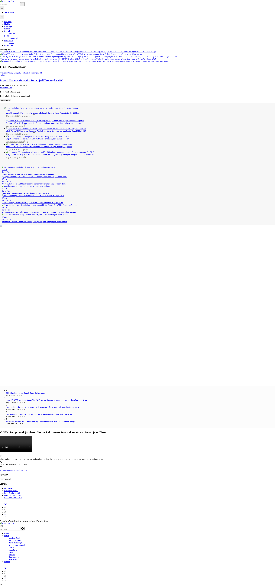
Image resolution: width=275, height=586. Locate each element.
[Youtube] (5, 510)
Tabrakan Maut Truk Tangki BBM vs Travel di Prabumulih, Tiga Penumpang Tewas (39, 146)
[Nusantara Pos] (7, 1)
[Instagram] (5, 507)
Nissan (11, 547)
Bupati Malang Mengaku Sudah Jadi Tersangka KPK (31, 80)
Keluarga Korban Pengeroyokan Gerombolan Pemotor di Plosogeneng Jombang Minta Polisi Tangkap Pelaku (133, 56)
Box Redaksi (9, 488)
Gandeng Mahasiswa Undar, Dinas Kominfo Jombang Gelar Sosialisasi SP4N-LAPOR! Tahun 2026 (117, 59)
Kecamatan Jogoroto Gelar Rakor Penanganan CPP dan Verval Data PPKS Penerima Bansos (39, 212)
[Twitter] (5, 505)
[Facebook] (5, 502)
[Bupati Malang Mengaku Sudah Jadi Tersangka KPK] (21, 73)
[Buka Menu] (2, 7)
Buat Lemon (14, 557)
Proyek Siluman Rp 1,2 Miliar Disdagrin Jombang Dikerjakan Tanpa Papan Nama (34, 184)
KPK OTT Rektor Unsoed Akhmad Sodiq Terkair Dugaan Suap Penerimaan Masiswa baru (108, 54)
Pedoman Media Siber (13, 498)
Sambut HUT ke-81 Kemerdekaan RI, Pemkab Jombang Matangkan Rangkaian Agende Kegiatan (44, 123)
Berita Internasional (17, 545)
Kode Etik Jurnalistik (12, 493)
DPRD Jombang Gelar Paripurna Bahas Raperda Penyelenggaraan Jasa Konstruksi (39, 414)
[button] (22, 4)
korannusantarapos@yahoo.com (13, 470)
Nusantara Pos (6, 88)
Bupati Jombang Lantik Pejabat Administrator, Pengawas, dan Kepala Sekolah (37, 139)
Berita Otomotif (15, 540)
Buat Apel (13, 559)
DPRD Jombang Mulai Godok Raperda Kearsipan (25, 393)
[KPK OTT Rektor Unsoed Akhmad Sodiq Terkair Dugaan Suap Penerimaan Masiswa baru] (36, 54)
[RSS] (5, 517)
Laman (7, 562)
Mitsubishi (13, 550)
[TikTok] (5, 514)
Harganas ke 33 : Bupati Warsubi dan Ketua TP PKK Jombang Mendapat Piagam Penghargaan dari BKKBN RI (50, 154)
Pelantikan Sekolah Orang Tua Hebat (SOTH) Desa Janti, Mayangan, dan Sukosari (34, 221)
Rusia (11, 552)
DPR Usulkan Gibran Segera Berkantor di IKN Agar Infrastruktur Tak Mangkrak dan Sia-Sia (42, 407)
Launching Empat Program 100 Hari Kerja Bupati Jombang (25, 193)
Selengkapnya (5, 100)
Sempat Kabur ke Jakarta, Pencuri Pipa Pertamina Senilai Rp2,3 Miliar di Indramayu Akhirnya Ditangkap (126, 61)
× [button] (1, 526)
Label (6, 536)
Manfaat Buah (14, 538)
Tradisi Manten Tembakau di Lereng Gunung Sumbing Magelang (28, 174)
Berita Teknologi (15, 543)
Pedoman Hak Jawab (12, 495)
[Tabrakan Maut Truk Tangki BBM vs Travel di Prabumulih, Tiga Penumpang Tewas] (39, 144)
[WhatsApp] (5, 512)
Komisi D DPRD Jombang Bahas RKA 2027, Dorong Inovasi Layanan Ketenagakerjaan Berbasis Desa (46, 400)
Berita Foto (6, 172)
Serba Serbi (9, 12)
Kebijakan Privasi (11, 491)
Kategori (7, 533)
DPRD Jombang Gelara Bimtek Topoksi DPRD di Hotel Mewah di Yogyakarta (32, 203)
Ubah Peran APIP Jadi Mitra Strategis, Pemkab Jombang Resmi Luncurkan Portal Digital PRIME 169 (46, 131)
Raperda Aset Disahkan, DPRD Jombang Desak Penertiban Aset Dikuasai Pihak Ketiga (40, 421)
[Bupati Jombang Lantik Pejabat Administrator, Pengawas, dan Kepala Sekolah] (38, 136)
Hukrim (3, 75)
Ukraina (12, 554)
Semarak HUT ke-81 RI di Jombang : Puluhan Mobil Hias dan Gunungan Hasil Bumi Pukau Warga (117, 52)
